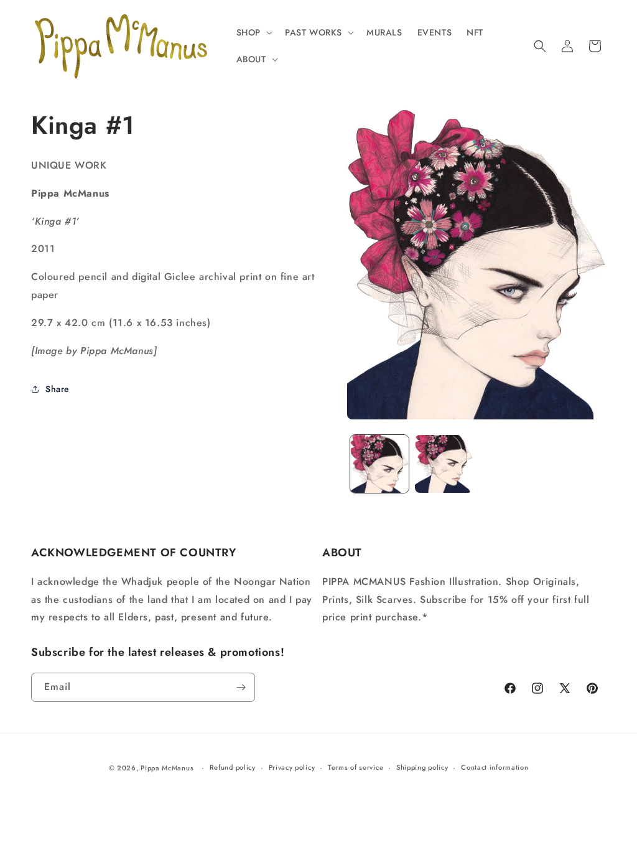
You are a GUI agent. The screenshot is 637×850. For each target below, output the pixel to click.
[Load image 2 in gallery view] (444, 464)
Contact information (494, 767)
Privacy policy (292, 767)
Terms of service (355, 767)
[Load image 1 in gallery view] (379, 464)
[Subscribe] (240, 687)
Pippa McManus (167, 768)
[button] (253, 32)
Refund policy (233, 767)
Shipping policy (422, 767)
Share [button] (57, 389)
